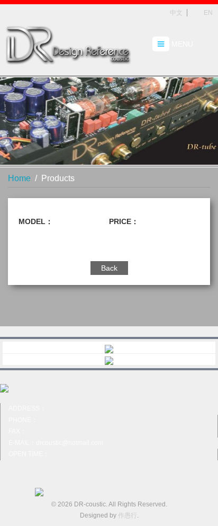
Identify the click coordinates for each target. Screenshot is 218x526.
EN (207, 12)
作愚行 (127, 515)
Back (109, 268)
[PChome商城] (109, 359)
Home (19, 178)
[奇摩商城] (109, 347)
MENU (181, 44)
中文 (175, 12)
